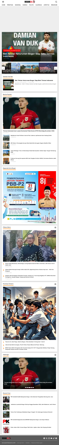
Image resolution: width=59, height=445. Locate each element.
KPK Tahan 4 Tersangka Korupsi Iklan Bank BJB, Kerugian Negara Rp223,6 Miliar (31, 143)
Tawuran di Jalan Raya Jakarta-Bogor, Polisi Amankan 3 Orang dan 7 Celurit (25, 341)
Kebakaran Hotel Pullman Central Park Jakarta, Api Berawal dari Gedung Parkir (31, 135)
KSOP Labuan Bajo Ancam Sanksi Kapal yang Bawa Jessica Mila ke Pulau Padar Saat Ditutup (29, 71)
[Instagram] (49, 438)
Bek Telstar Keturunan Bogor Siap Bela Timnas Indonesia (28, 54)
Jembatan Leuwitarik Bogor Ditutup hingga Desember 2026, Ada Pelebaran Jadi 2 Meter (33, 404)
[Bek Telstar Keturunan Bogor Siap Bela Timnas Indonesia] (15, 85)
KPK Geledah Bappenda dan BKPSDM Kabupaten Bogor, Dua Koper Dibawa (30, 419)
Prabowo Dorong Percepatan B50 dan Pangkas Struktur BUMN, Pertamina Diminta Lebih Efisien (33, 159)
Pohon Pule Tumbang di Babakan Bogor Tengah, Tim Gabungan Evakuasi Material (31, 412)
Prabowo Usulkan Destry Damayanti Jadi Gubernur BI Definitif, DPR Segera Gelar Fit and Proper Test (47, 71)
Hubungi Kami (20, 442)
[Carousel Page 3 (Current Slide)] (29, 387)
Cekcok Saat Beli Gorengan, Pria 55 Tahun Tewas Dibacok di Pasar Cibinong (24, 344)
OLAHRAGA (7, 50)
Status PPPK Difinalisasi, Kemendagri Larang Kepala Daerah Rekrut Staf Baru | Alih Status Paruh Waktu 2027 (30, 264)
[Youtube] (51, 438)
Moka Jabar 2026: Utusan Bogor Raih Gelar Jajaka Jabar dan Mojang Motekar (31, 427)
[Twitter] (47, 438)
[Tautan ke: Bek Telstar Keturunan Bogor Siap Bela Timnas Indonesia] (29, 47)
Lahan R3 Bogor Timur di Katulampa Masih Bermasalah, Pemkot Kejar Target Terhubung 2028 (33, 151)
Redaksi (28, 442)
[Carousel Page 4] (31, 387)
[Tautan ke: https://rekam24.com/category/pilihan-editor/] (55, 227)
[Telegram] (56, 438)
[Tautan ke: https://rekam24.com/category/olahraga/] (55, 355)
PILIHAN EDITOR (15, 50)
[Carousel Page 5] (33, 387)
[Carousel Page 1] (26, 387)
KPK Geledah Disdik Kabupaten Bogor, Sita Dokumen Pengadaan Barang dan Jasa (32, 396)
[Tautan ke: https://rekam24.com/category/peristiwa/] (55, 284)
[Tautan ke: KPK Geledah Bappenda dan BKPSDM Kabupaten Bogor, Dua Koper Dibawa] (6, 422)
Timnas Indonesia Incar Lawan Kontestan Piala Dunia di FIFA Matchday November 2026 (28, 131)
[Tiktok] (54, 438)
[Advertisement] (29, 19)
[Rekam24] (29, 1)
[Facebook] (44, 438)
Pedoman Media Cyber (36, 442)
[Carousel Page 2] (27, 387)
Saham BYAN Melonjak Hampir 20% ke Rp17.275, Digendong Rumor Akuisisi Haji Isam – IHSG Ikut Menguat (29, 270)
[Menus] (3, 2)
